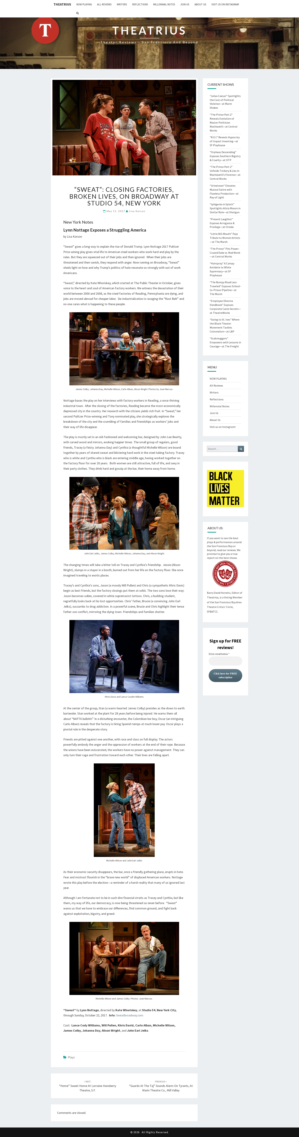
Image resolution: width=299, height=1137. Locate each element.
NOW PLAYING (84, 4)
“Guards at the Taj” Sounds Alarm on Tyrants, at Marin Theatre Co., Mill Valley (161, 1086)
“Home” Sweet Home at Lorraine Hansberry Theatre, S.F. (87, 1086)
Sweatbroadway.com (129, 1015)
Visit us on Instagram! (225, 4)
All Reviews (104, 4)
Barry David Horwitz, (219, 592)
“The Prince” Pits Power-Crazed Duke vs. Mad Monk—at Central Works (225, 252)
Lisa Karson (137, 211)
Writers (122, 4)
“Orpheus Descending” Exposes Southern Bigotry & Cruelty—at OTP (225, 156)
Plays (71, 1057)
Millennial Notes (164, 4)
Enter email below (219, 654)
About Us (200, 4)
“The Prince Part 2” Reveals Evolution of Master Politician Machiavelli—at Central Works (223, 122)
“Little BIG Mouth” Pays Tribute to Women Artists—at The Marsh (225, 237)
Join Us (184, 4)
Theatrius (62, 4)
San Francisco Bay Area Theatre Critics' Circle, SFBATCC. (224, 606)
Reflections (140, 4)
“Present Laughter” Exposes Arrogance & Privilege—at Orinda (222, 223)
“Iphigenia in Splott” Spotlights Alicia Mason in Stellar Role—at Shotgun (225, 208)
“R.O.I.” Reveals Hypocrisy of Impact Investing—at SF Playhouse (225, 141)
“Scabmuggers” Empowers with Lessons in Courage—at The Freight (225, 342)
